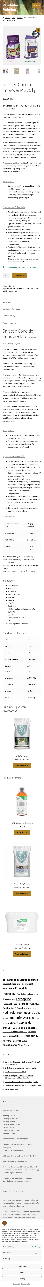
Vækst (24, 1041)
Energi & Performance (14, 289)
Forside (7, 18)
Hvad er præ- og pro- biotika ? (15, 1072)
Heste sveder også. (11, 1089)
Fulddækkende (10, 1003)
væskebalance (10, 1044)
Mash (19, 1023)
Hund (33, 1013)
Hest (13, 18)
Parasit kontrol (7, 1032)
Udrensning (20, 1036)
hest (34, 1008)
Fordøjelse (23, 999)
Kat (30, 1018)
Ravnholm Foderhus (10, 7)
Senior (25, 1032)
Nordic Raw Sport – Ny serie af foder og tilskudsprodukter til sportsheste (19, 1077)
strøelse (5, 1036)
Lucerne (6, 1023)
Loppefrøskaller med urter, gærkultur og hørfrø (21, 1082)
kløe (38, 1018)
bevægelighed (9, 983)
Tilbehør (11, 1036)
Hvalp (38, 1013)
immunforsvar (18, 1017)
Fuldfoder (23, 1003)
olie (36, 1028)
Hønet (7, 1018)
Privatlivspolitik (25, 1284)
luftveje (12, 1023)
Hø (4, 1018)
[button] (38, 30)
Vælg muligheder (22, 765)
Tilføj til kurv (19, 275)
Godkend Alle (22, 1266)
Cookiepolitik (16, 1284)
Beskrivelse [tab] (7, 302)
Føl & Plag (34, 1004)
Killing (34, 1018)
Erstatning (25, 994)
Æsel (29, 1045)
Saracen (19, 18)
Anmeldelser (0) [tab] (9, 315)
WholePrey (23, 1045)
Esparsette (33, 994)
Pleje (13, 1031)
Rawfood (19, 1032)
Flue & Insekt (11, 999)
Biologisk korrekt (25, 983)
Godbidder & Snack (13, 1008)
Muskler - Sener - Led (10, 291)
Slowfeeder (32, 1032)
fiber (5, 999)
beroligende (9, 979)
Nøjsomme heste (26, 1027)
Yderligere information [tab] (11, 309)
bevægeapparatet (27, 979)
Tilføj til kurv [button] (22, 832)
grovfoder (28, 1008)
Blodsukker (9, 988)
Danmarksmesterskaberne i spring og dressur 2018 (23, 1086)
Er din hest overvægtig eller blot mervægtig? (20, 1068)
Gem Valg (22, 1279)
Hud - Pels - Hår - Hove (30, 289)
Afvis (22, 1272)
